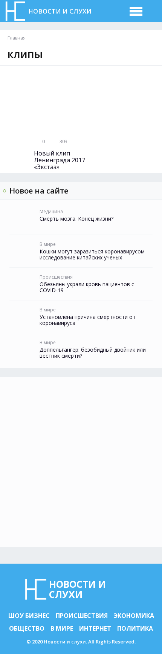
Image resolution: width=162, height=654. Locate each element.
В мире (61, 628)
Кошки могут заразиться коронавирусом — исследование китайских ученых (96, 254)
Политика (135, 628)
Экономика (134, 615)
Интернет (95, 628)
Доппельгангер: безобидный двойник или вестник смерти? (93, 353)
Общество (26, 628)
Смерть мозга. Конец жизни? (76, 219)
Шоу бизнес (29, 615)
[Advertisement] (81, 462)
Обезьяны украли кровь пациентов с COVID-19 (87, 287)
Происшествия (82, 615)
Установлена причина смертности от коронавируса (88, 320)
